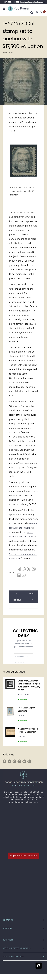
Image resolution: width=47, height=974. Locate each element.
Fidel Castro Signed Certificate (26, 709)
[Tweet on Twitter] (29, 569)
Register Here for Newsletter (23, 855)
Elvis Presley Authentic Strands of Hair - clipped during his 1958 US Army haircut (29, 685)
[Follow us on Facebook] (4, 761)
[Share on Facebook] (19, 569)
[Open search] (31, 12)
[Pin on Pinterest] (24, 569)
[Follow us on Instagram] (14, 761)
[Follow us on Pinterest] (19, 761)
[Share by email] (34, 569)
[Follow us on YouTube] (24, 761)
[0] (42, 12)
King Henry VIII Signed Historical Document (28, 730)
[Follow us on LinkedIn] (29, 761)
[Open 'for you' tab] (39, 966)
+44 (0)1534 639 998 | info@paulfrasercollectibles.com (24, 2)
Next (31, 593)
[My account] (37, 12)
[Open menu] (4, 9)
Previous (17, 600)
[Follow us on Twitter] (9, 761)
